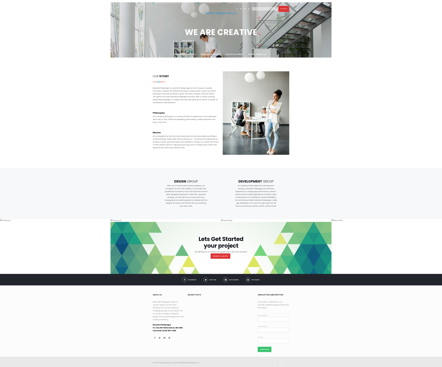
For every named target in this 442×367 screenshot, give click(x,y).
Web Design (231, 13)
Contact (283, 9)
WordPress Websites (185, 54)
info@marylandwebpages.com (210, 3)
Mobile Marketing (257, 54)
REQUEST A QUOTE (220, 256)
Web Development (234, 54)
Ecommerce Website (211, 54)
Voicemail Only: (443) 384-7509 (237, 3)
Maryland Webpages (216, 13)
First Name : (263, 315)
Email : (261, 337)
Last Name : (263, 326)
